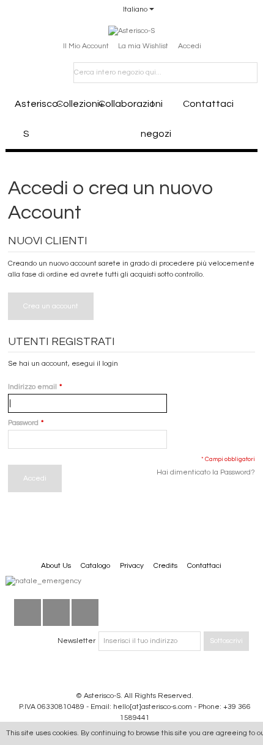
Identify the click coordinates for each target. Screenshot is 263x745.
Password (23, 423)
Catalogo (95, 566)
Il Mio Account (86, 46)
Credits (165, 566)
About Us (56, 566)
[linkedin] (56, 612)
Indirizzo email (32, 387)
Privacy (132, 566)
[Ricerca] (247, 73)
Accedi (189, 46)
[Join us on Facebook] (27, 612)
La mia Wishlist (143, 46)
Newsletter (76, 641)
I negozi (156, 119)
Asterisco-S (31, 119)
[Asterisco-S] (131, 31)
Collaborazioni (115, 104)
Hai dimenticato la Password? (206, 472)
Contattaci (199, 104)
